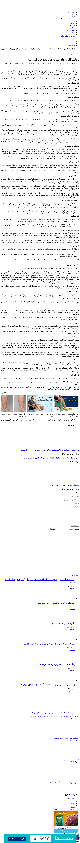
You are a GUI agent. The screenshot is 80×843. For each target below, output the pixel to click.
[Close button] (77, 809)
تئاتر (74, 20)
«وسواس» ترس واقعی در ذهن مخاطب (64, 485)
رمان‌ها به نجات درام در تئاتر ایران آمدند (55, 664)
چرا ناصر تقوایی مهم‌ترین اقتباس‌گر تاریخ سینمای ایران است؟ (45, 684)
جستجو (77, 529)
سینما (73, 14)
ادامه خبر (72, 588)
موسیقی (72, 23)
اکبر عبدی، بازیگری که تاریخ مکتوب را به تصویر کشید (49, 643)
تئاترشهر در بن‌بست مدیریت (61, 623)
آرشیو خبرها (75, 575)
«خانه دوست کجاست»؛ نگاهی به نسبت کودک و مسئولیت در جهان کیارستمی (49, 450)
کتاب (73, 16)
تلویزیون (72, 803)
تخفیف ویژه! (65, 831)
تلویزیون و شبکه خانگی (68, 18)
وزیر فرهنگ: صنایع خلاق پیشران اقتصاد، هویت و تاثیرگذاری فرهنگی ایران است (49, 458)
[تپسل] (5, 833)
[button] (40, 814)
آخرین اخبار (71, 798)
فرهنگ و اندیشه (70, 21)
